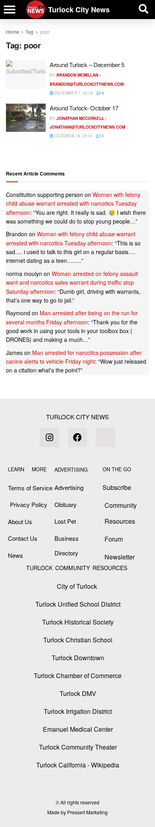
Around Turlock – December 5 (87, 64)
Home (12, 31)
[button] (9, 9)
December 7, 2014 (73, 93)
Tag (29, 31)
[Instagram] (49, 437)
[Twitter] (105, 437)
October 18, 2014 (72, 136)
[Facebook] (77, 437)
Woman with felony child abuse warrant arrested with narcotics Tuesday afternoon (73, 203)
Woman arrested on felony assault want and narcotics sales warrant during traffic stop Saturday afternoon (72, 282)
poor (45, 31)
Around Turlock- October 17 (84, 108)
